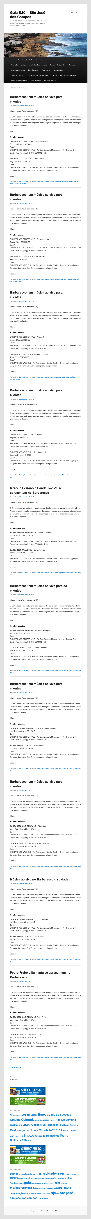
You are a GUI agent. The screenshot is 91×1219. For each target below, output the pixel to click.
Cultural (27, 1119)
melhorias (64, 1183)
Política (66, 1130)
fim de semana (17, 1183)
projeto (26, 1193)
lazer (57, 1183)
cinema (60, 1173)
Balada (34, 1114)
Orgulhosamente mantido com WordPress (45, 1211)
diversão (32, 1178)
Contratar (72, 65)
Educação (36, 1120)
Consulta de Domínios (57, 65)
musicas (58, 181)
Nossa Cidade (39, 1130)
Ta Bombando (51, 1135)
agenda (14, 1173)
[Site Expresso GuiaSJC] (28, 1094)
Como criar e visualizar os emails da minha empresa (29, 65)
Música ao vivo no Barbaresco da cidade (39, 879)
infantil (42, 1183)
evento (53, 1178)
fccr (65, 1178)
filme (69, 1177)
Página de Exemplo (17, 75)
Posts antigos (15, 1068)
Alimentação (16, 1114)
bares (47, 181)
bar (37, 1174)
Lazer (65, 1124)
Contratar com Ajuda (18, 70)
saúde (37, 1193)
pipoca (45, 1187)
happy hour (62, 573)
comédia (73, 1174)
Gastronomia (17, 1124)
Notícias (55, 1129)
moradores (70, 573)
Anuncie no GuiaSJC (25, 60)
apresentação (24, 1174)
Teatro (64, 1135)
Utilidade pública (50, 80)
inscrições (49, 1183)
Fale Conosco (33, 70)
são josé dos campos (73, 475)
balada (32, 1174)
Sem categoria (16, 1135)
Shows (26, 181)
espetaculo (40, 1178)
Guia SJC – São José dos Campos (27, 14)
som (57, 1193)
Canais (48, 60)
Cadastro (39, 60)
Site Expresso (36, 80)
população (53, 1188)
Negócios (24, 1130)
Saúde (74, 1130)
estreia (47, 1178)
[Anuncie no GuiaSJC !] (28, 1104)
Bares (21, 181)
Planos (54, 75)
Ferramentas (46, 70)
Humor (28, 1124)
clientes (57, 279)
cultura (14, 1177)
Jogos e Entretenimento (46, 1125)
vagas (46, 1198)
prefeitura (64, 1188)
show (24, 183)
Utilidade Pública (20, 1140)
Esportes (44, 1119)
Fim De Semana (66, 1120)
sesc (41, 1193)
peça (40, 1188)
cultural (20, 1178)
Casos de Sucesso (59, 1114)
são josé (78, 573)
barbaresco (40, 181)
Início (12, 60)
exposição (60, 1178)
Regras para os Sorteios (19, 80)
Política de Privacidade (68, 75)
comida (63, 279)
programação (66, 181)
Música (14, 1130)
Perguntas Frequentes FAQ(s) (38, 75)
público (73, 181)
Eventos (52, 1120)
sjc (11, 575)
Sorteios (38, 1135)
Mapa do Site (58, 70)
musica (57, 475)
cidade (52, 181)
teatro (40, 1198)
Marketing (74, 1125)
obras (36, 1188)
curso (25, 1178)
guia (56, 573)
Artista (26, 1114)
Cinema (15, 1119)
